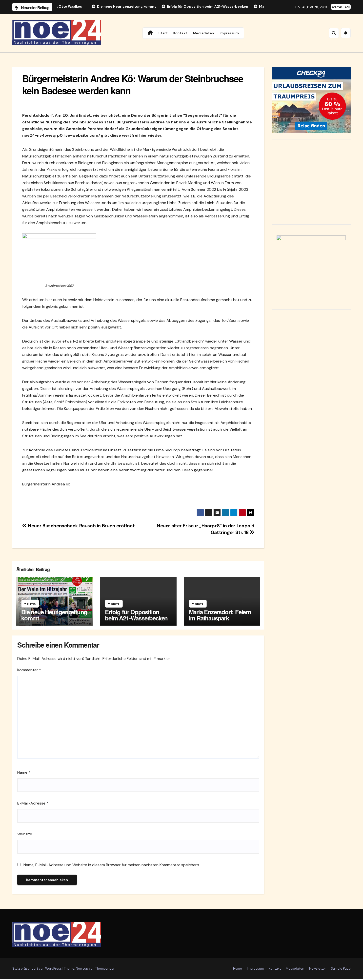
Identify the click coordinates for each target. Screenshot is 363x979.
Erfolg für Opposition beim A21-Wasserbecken (136, 615)
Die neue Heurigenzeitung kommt (54, 615)
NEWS (31, 604)
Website (24, 834)
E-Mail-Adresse (32, 803)
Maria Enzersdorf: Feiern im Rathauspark (220, 615)
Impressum (229, 33)
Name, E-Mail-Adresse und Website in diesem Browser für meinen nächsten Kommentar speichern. (111, 864)
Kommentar (29, 669)
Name (23, 772)
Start (163, 33)
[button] (334, 33)
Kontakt (180, 33)
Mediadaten (203, 33)
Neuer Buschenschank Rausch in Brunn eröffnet (81, 526)
